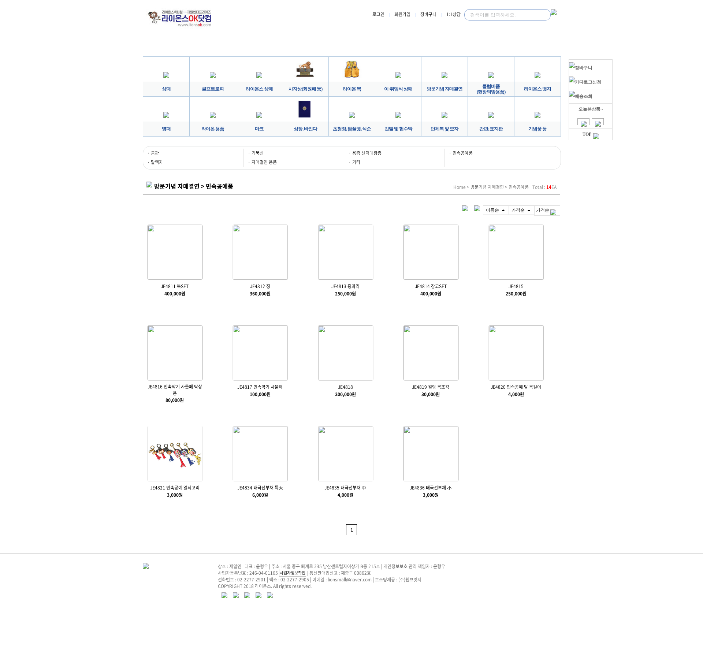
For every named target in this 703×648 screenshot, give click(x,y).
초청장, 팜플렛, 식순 (352, 128)
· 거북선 (256, 153)
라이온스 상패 (259, 89)
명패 (166, 128)
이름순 (492, 210)
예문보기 (268, 46)
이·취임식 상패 (398, 89)
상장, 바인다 (305, 128)
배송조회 (583, 96)
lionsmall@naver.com (350, 579)
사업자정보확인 (292, 573)
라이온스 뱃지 (537, 89)
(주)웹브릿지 (409, 579)
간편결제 (435, 46)
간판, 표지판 (491, 128)
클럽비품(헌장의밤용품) (491, 88)
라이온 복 (352, 89)
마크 (259, 128)
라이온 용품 (212, 128)
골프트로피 (213, 89)
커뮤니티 (518, 46)
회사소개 (184, 46)
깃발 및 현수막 (398, 128)
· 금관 (153, 153)
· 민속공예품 (461, 153)
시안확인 (351, 46)
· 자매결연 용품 (262, 162)
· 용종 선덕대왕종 (365, 153)
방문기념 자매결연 (444, 89)
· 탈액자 (155, 162)
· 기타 (354, 162)
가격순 (542, 210)
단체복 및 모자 (444, 128)
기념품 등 (537, 128)
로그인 (378, 14)
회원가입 (402, 14)
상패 (166, 89)
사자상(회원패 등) (305, 89)
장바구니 (428, 14)
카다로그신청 (588, 82)
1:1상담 (453, 14)
